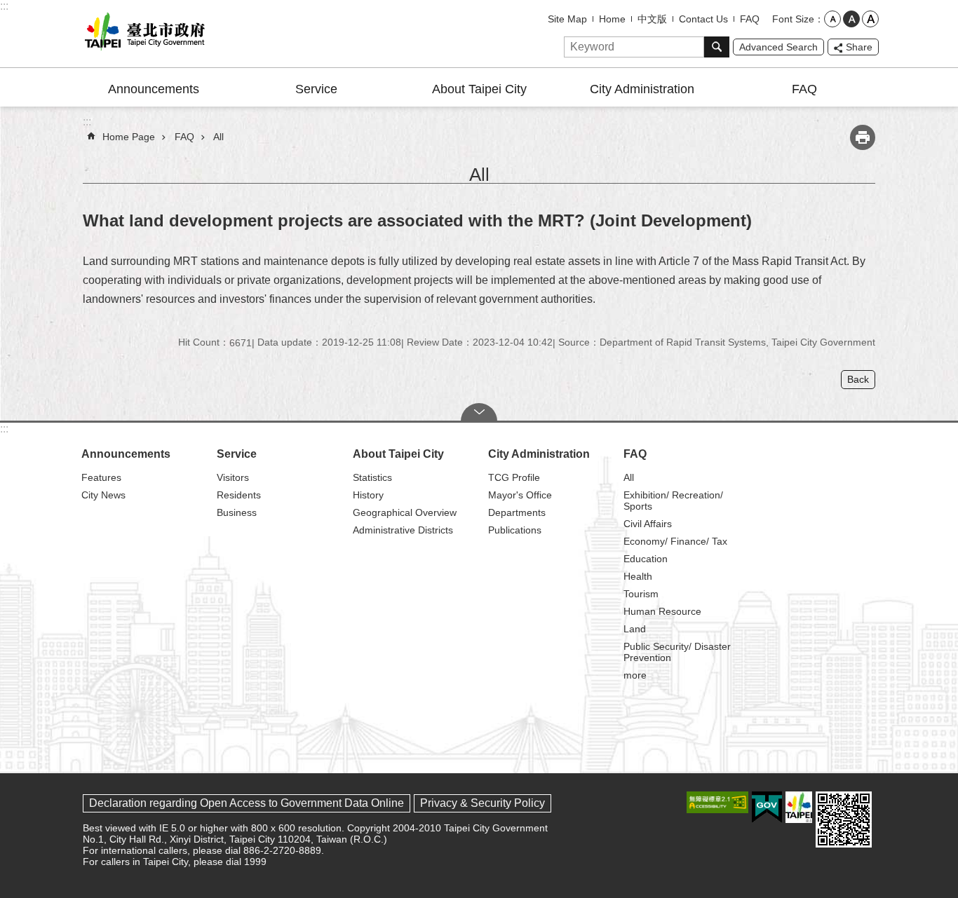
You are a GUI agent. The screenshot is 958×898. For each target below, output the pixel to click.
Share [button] (859, 47)
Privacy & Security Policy (482, 803)
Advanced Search (778, 47)
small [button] (832, 19)
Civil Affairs (647, 523)
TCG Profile (514, 477)
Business (237, 512)
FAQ (750, 19)
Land (634, 628)
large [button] (870, 19)
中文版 (652, 19)
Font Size (793, 19)
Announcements (153, 89)
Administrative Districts (403, 530)
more (635, 675)
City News (103, 495)
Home (612, 19)
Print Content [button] (862, 137)
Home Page (128, 136)
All (218, 136)
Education (645, 558)
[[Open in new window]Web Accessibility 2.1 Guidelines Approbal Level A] (717, 802)
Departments (517, 512)
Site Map (567, 19)
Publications (514, 530)
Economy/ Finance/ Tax (675, 541)
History (368, 495)
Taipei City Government (142, 34)
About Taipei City (479, 89)
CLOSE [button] (479, 412)
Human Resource (662, 611)
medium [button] (851, 19)
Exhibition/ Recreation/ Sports (673, 500)
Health (637, 576)
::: (4, 6)
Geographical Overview (405, 512)
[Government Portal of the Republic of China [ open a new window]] (767, 807)
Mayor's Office (520, 495)
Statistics (372, 477)
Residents (239, 495)
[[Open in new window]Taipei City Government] (798, 807)
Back (858, 379)
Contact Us (703, 19)
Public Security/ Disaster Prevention (677, 652)
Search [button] (716, 46)
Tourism (641, 593)
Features (101, 477)
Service (316, 89)
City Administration (642, 89)
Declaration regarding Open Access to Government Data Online (246, 803)
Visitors (233, 477)
